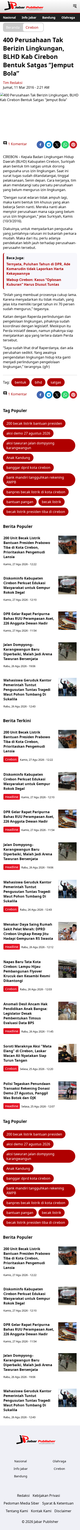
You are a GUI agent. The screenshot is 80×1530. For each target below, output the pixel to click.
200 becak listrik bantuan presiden (34, 423)
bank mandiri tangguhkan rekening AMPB (35, 479)
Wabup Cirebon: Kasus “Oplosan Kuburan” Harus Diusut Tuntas (33, 282)
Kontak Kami (41, 1511)
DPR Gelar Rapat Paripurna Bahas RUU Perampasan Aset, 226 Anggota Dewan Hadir (28, 618)
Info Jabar (29, 17)
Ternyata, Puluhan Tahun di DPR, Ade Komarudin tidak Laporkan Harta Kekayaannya (38, 269)
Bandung (48, 17)
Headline (11, 797)
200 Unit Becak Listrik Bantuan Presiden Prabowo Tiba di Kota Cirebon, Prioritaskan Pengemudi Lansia (26, 547)
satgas (56, 382)
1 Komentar (17, 144)
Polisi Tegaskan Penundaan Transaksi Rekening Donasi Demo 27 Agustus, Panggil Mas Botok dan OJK (26, 1090)
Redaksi (23, 1495)
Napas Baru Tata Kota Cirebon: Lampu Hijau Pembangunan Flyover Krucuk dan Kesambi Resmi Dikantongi (26, 971)
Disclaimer (62, 1511)
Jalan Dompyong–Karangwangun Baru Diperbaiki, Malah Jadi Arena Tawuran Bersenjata (27, 651)
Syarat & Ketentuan (58, 1503)
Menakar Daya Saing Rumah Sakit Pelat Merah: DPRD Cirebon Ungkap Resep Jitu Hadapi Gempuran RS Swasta (28, 931)
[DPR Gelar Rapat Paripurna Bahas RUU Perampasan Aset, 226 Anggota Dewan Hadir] (67, 620)
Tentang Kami (17, 1511)
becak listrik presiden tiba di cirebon (35, 511)
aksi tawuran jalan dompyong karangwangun (30, 445)
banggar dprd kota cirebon (28, 467)
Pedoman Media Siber (21, 1503)
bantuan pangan (19, 501)
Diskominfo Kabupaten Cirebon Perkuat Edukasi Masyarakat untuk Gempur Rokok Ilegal (26, 585)
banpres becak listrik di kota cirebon (35, 492)
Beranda (13, 27)
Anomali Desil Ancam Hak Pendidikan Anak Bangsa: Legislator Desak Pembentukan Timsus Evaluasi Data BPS (25, 1013)
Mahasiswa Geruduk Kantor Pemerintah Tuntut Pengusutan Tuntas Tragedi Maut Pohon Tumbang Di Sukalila (27, 689)
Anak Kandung (18, 457)
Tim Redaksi (12, 82)
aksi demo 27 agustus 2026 (28, 433)
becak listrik (51, 501)
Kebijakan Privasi (46, 1495)
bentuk (20, 382)
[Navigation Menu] (75, 6)
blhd (38, 382)
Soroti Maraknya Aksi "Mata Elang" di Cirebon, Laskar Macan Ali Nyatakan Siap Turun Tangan (27, 1053)
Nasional (9, 17)
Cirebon (32, 27)
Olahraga (68, 17)
